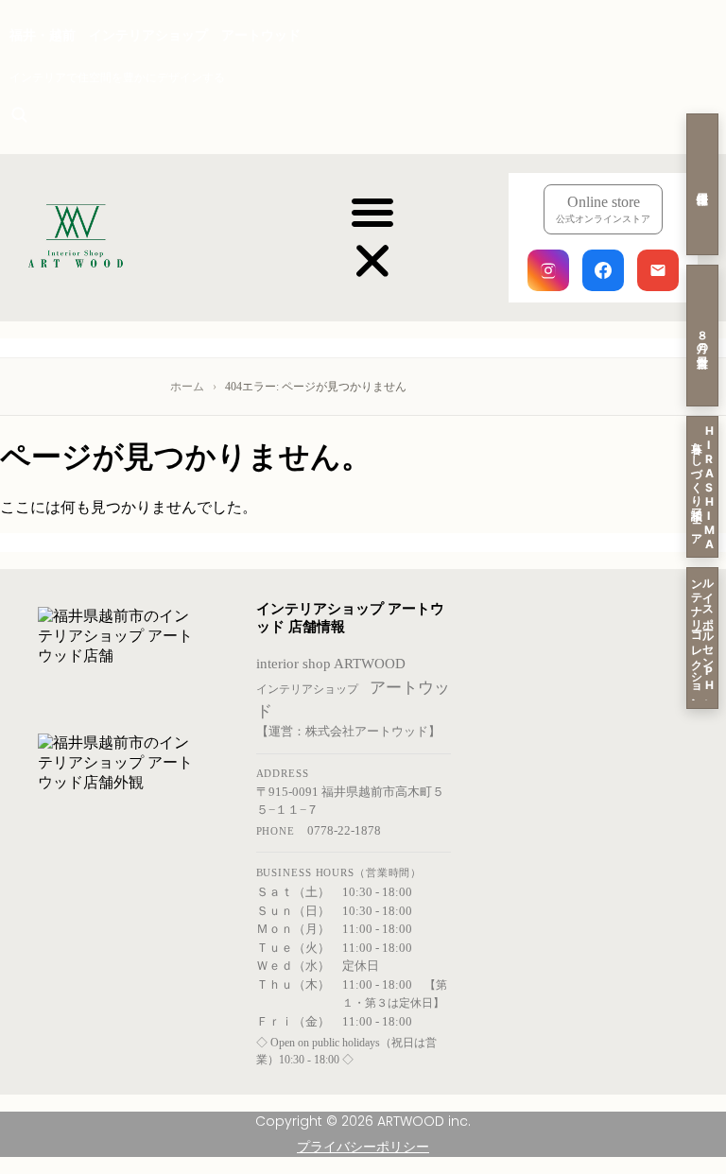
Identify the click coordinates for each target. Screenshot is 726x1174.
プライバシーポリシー (363, 1146)
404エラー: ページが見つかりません (315, 386)
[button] (372, 238)
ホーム (187, 386)
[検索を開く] (18, 114)
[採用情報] (702, 184)
